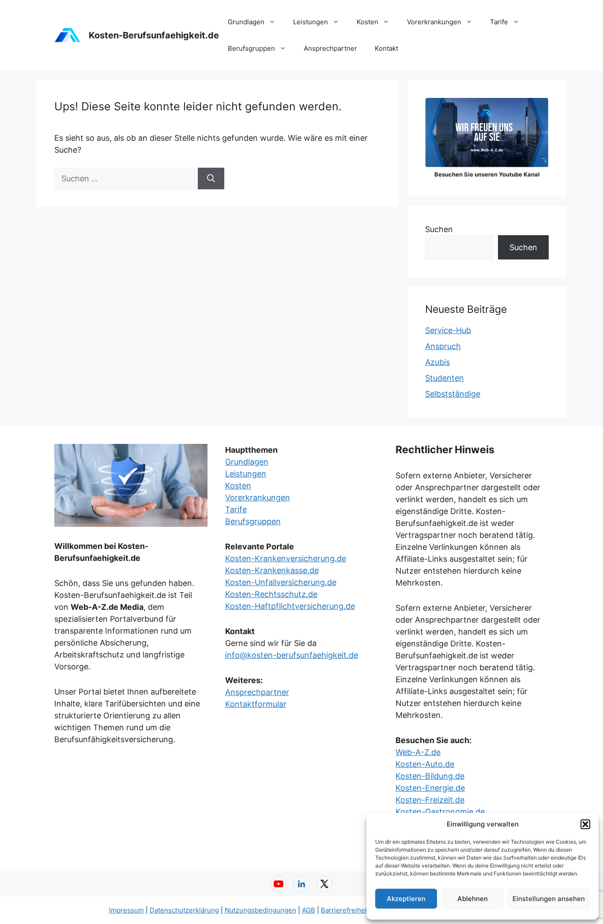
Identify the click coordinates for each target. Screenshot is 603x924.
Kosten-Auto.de (425, 764)
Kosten (367, 22)
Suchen (439, 229)
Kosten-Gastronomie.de (440, 811)
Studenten (444, 378)
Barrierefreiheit (345, 910)
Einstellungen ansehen (549, 898)
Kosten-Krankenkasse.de (272, 570)
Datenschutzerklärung (184, 910)
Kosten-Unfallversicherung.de (280, 582)
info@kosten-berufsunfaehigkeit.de (291, 655)
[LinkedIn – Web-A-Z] (301, 883)
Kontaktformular (255, 704)
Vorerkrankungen (434, 22)
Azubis (437, 362)
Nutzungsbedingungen (260, 910)
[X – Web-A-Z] (324, 883)
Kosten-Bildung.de (430, 776)
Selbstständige (452, 393)
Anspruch (443, 346)
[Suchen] (211, 178)
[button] (585, 824)
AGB (308, 910)
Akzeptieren (406, 898)
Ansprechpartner (330, 48)
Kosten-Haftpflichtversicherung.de (290, 606)
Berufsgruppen (251, 48)
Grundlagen (246, 22)
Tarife (499, 22)
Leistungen (310, 22)
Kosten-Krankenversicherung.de (285, 558)
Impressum (126, 910)
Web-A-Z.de (418, 752)
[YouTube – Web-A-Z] (278, 883)
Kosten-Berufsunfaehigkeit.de (154, 35)
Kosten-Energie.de (430, 788)
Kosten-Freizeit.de (430, 799)
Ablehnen (472, 898)
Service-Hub (448, 330)
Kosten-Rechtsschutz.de (271, 594)
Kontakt (386, 48)
